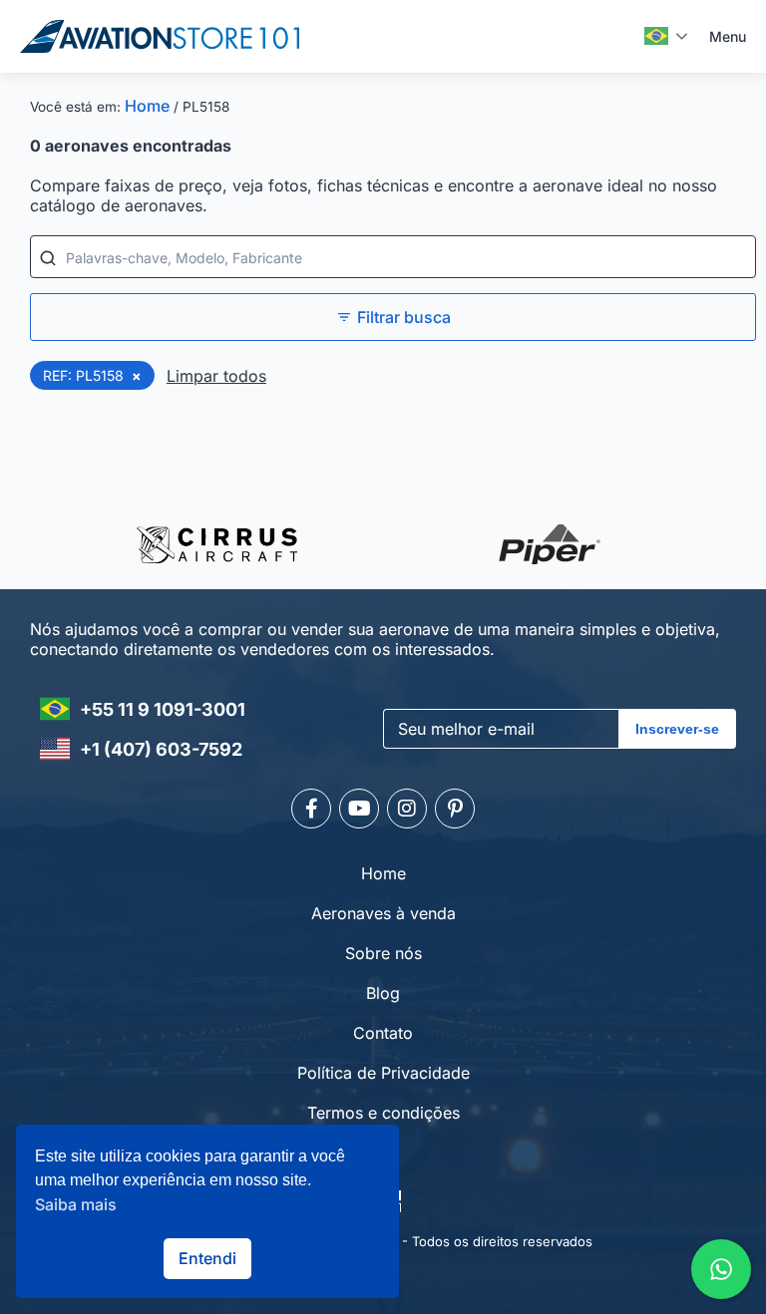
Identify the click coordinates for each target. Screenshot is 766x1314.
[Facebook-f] (311, 808)
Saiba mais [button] (76, 1204)
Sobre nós (383, 953)
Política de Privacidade (383, 1073)
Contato (383, 1033)
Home (147, 106)
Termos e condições (383, 1113)
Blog (383, 993)
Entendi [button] (207, 1258)
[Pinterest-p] (455, 808)
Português (666, 36)
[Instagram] (407, 808)
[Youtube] (359, 808)
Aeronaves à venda (383, 913)
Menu (727, 36)
